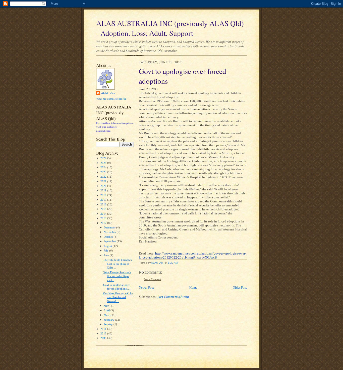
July (106, 250)
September (110, 241)
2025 (103, 162)
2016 (103, 204)
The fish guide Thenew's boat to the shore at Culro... (117, 263)
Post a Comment (152, 279)
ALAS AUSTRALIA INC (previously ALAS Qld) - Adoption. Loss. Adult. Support (170, 28)
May (107, 305)
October (109, 236)
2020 (103, 185)
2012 (103, 222)
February (109, 319)
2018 (103, 195)
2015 (103, 208)
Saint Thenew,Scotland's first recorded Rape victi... (117, 276)
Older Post (240, 287)
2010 (103, 333)
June (107, 255)
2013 (103, 218)
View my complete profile (111, 98)
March (108, 314)
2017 (103, 199)
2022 (103, 176)
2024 (103, 167)
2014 (103, 213)
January (108, 324)
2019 (103, 190)
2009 (103, 337)
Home (193, 287)
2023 (103, 172)
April (107, 310)
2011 (103, 328)
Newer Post (146, 287)
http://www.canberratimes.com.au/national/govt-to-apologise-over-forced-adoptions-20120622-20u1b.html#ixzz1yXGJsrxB (192, 255)
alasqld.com (103, 130)
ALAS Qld (108, 92)
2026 (103, 158)
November (110, 231)
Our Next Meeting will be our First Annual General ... (118, 297)
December (110, 227)
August (108, 246)
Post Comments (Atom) (173, 297)
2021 (103, 181)
